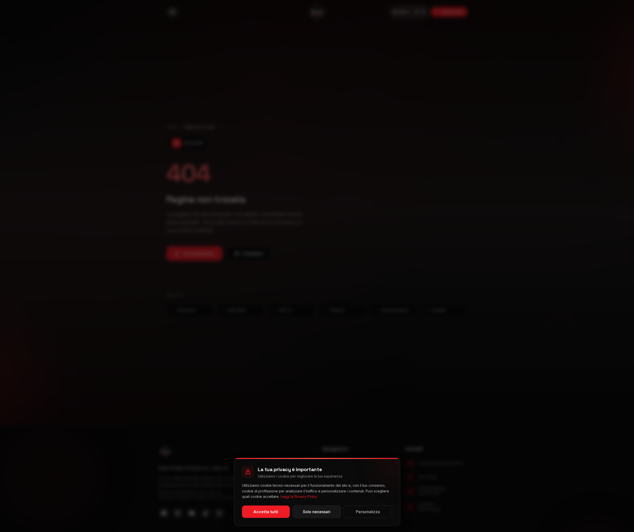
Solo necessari (316, 511)
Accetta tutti (265, 511)
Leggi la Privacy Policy (298, 496)
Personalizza (368, 511)
